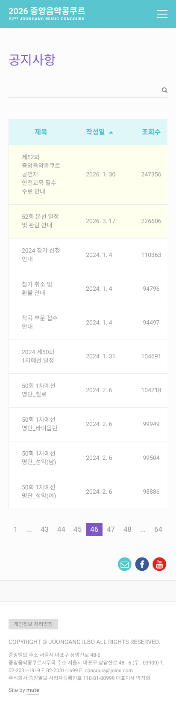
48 (127, 529)
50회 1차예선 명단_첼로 (39, 390)
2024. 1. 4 (99, 255)
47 (111, 529)
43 (45, 529)
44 (61, 529)
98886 (151, 492)
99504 (151, 458)
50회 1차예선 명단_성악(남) (39, 458)
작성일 (96, 132)
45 (77, 529)
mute (32, 690)
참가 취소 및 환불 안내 (37, 289)
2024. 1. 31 (100, 356)
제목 (41, 132)
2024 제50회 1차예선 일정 (38, 356)
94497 (151, 322)
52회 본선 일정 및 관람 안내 (40, 221)
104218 (151, 390)
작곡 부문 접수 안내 (40, 323)
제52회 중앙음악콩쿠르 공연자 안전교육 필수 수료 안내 (41, 174)
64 (158, 529)
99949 (151, 424)
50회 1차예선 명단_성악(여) (39, 492)
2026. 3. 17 (100, 221)
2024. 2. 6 (99, 390)
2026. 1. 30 (100, 174)
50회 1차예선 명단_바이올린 (40, 424)
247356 (151, 174)
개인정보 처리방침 (33, 624)
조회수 (151, 132)
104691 (151, 356)
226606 (151, 221)
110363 (151, 255)
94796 (151, 289)
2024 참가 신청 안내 (41, 255)
